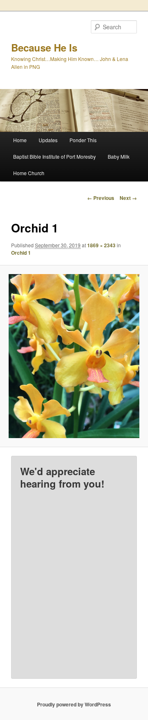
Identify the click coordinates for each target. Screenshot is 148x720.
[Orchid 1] (74, 356)
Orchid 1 (21, 252)
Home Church (28, 172)
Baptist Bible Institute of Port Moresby (54, 156)
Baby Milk (119, 156)
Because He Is (44, 47)
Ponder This (83, 139)
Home (20, 139)
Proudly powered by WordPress (74, 704)
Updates (48, 139)
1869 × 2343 (101, 245)
